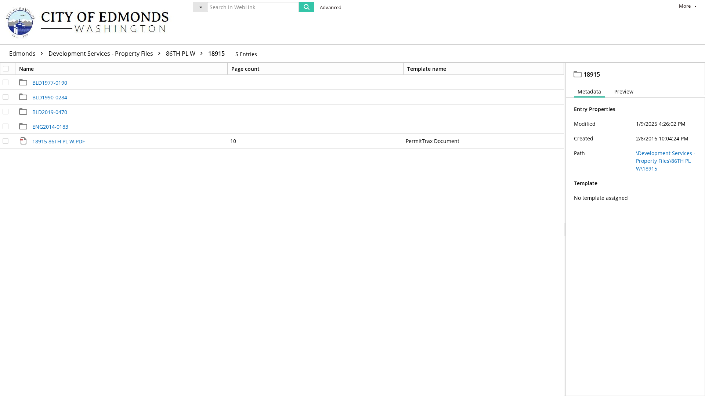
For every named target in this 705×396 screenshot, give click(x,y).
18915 (216, 54)
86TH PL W (181, 54)
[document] (635, 229)
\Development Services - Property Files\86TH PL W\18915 (665, 161)
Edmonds (23, 54)
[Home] (91, 22)
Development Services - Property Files (101, 54)
